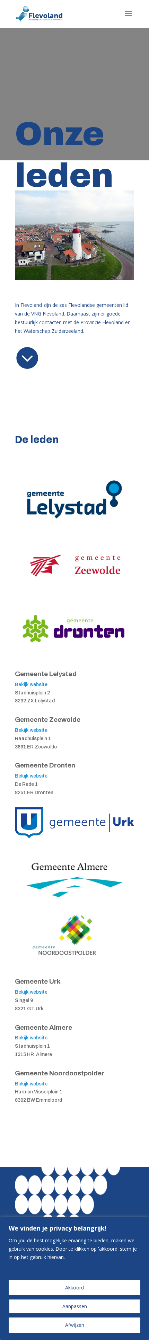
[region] (74, 1278)
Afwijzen (74, 1325)
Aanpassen (74, 1306)
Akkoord (74, 1287)
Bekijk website (31, 684)
